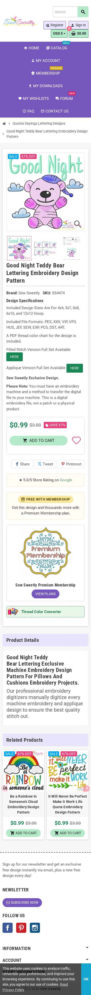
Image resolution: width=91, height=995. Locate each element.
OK (86, 979)
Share (22, 464)
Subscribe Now (24, 902)
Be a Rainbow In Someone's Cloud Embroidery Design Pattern (23, 804)
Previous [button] (4, 788)
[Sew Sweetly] (20, 20)
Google (66, 480)
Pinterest (71, 464)
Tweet (45, 464)
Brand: (11, 293)
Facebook (8, 928)
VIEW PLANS (45, 594)
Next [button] (86, 788)
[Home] (4, 124)
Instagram (35, 928)
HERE (14, 357)
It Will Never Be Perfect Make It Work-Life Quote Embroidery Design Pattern (67, 804)
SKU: (47, 293)
